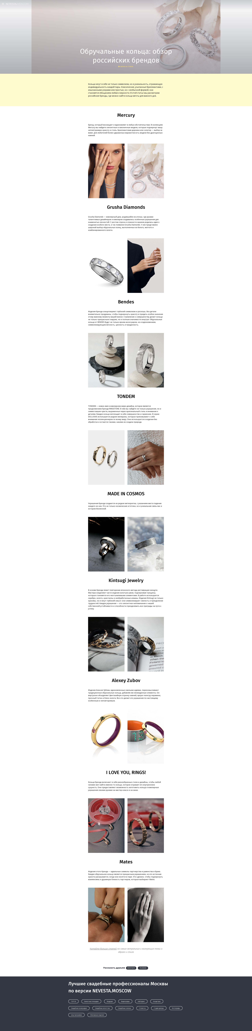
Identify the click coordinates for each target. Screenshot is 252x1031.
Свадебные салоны (124, 1008)
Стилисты (142, 1008)
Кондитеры (157, 1001)
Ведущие (110, 1001)
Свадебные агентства (102, 1008)
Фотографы (176, 1008)
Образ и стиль (126, 66)
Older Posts (126, 1026)
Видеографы (125, 1001)
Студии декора (159, 1008)
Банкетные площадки (91, 1001)
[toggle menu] (3, 3)
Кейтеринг (141, 1001)
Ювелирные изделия (97, 1015)
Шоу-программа (76, 1015)
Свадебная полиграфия (79, 1008)
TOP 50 (73, 1001)
